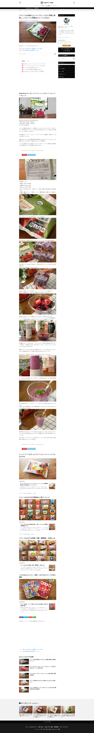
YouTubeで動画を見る (66, 45)
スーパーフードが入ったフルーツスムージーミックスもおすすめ (33, 65)
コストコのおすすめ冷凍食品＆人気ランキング (30, 67)
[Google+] (30, 617)
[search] (55, 54)
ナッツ (27, 673)
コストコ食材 (47, 5)
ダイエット (27, 687)
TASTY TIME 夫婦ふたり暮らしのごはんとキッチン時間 (50, 729)
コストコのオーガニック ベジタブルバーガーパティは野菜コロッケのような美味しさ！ (54, 715)
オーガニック (27, 20)
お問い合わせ (61, 76)
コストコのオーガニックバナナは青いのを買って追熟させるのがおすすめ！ (68, 715)
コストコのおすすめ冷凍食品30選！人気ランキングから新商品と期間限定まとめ (34, 525)
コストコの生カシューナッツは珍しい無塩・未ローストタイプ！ (25, 715)
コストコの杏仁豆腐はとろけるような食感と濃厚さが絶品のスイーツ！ (43, 660)
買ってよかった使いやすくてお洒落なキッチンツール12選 (32, 48)
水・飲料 (27, 666)
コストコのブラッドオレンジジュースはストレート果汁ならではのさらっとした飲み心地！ (43, 667)
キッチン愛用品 (41, 5)
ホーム (37, 5)
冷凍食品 (36, 20)
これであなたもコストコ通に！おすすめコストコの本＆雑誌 (33, 71)
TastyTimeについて (54, 5)
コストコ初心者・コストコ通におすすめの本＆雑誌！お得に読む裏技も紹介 (34, 605)
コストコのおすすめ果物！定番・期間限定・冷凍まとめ (32, 69)
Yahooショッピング (31, 448)
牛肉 (27, 680)
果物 (34, 20)
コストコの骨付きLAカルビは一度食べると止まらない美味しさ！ (42, 681)
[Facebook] (21, 617)
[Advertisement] (37, 82)
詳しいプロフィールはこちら (63, 37)
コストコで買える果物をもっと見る (27, 534)
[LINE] (34, 617)
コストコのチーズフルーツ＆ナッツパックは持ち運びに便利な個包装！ (43, 674)
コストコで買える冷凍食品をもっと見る (28, 493)
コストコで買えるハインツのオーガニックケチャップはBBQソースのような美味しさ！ (40, 715)
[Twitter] (26, 617)
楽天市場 (24, 448)
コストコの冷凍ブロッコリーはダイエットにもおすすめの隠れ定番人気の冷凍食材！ (43, 688)
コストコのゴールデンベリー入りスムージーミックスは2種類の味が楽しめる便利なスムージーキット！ (34, 484)
